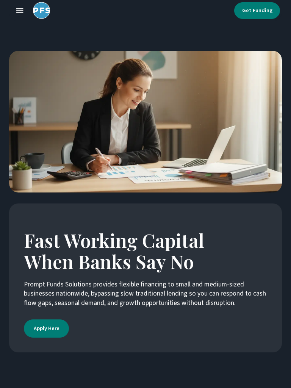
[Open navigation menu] (19, 10)
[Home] (40, 10)
